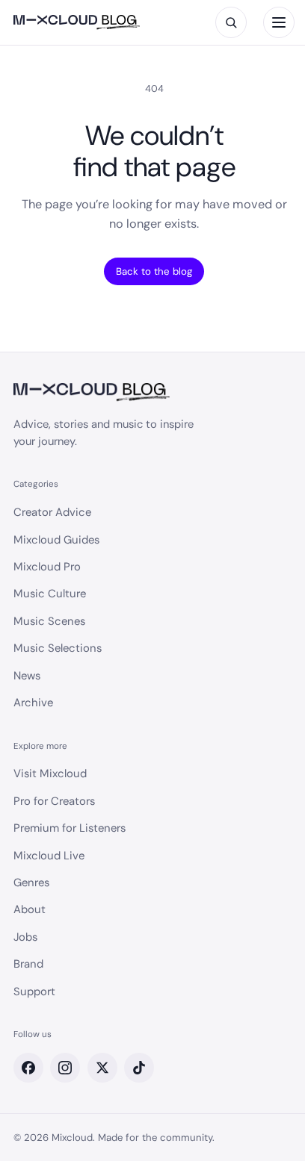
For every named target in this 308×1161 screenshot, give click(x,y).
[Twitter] (102, 1068)
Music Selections (57, 648)
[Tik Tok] (139, 1068)
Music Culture (49, 593)
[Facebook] (28, 1068)
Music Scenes (49, 621)
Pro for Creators (54, 801)
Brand (28, 963)
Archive (33, 702)
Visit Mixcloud (50, 773)
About (29, 909)
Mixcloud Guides (56, 539)
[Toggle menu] (279, 22)
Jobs (25, 937)
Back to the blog (154, 271)
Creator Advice (52, 512)
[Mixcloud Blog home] (76, 23)
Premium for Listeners (69, 828)
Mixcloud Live (48, 855)
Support (34, 991)
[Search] (231, 22)
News (26, 675)
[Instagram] (65, 1068)
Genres (31, 882)
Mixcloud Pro (47, 566)
